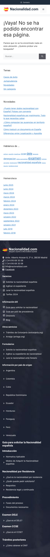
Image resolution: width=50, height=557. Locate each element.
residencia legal (13, 166)
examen (34, 158)
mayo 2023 (8, 213)
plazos (44, 163)
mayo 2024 (8, 193)
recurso (5, 166)
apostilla (11, 154)
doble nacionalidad (22, 159)
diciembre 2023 (10, 209)
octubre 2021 (9, 225)
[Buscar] (42, 56)
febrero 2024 (9, 201)
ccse (23, 153)
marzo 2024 (9, 197)
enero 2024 (8, 205)
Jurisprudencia (10, 81)
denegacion (9, 158)
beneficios (17, 154)
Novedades (8, 85)
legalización (13, 163)
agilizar (5, 154)
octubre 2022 (9, 217)
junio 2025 (8, 185)
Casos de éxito (10, 77)
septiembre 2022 (11, 221)
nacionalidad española (29, 162)
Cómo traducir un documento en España (22, 129)
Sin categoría (9, 89)
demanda (35, 154)
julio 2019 (7, 229)
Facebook (10, 269)
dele (29, 153)
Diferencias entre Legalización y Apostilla (22, 133)
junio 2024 (8, 189)
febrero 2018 (9, 233)
